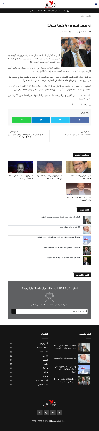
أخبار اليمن (29, 343)
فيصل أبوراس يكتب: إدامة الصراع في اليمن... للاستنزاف (49, 176)
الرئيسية (88, 16)
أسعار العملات (29, 380)
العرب (29, 360)
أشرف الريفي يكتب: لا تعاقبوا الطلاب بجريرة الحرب (80, 176)
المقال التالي (25, 134)
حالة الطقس (29, 384)
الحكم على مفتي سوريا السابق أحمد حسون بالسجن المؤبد (61, 217)
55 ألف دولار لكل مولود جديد (70, 227)
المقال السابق (78, 133)
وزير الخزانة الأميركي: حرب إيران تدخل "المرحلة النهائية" (62, 247)
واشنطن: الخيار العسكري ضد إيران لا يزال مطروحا (63, 257)
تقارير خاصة (29, 351)
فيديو (29, 376)
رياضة (29, 368)
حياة (29, 372)
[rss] (39, 412)
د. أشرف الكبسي (82, 32)
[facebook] (59, 412)
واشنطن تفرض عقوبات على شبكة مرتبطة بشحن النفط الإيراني (59, 237)
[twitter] (53, 412)
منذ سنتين (64, 32)
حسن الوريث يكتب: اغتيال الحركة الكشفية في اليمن (21, 176)
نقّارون (82, 16)
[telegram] (46, 412)
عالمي (29, 364)
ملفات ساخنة (29, 347)
